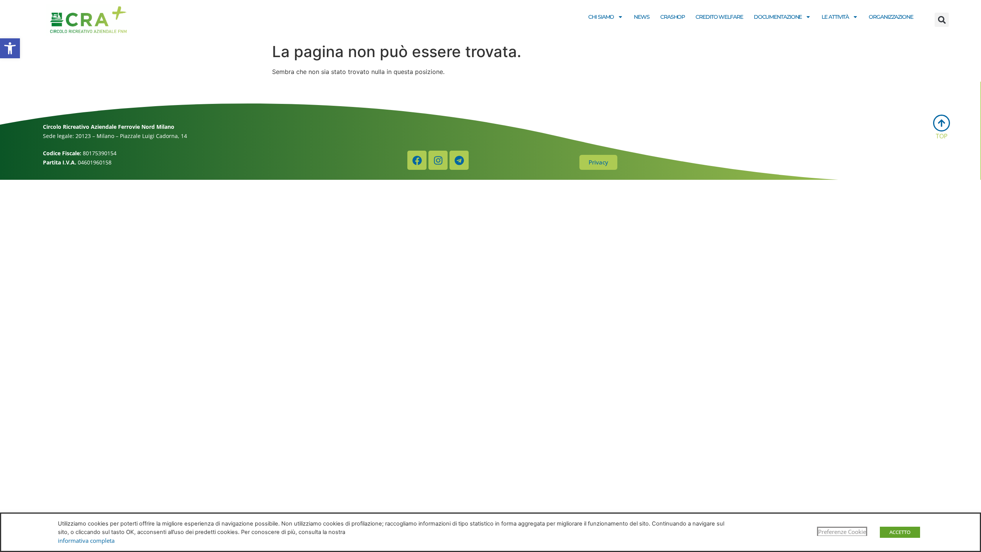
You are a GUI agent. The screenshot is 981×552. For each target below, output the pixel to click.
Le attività (835, 16)
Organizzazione (891, 16)
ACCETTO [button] (899, 532)
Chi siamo (601, 16)
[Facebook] (417, 160)
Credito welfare (719, 16)
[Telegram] (459, 160)
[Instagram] (438, 160)
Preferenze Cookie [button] (842, 532)
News (642, 16)
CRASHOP (672, 16)
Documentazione (778, 16)
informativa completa (86, 540)
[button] (10, 48)
